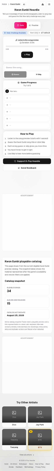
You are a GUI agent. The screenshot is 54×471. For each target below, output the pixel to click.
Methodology (28, 467)
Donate (11, 467)
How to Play (39, 464)
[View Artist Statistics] (43, 4)
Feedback (19, 467)
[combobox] (27, 67)
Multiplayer (23, 464)
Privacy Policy (40, 467)
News (31, 464)
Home (4, 4)
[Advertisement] (27, 224)
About (48, 464)
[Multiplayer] (24, 4)
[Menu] (49, 4)
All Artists (13, 464)
